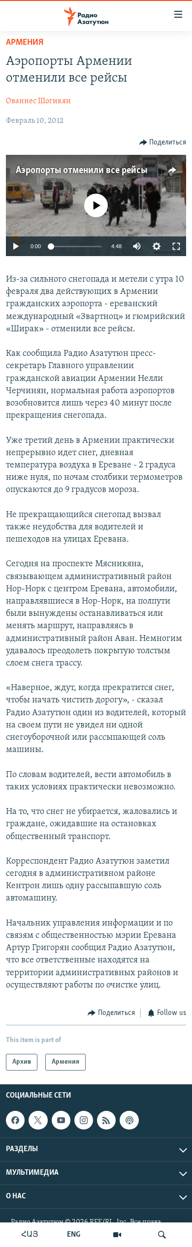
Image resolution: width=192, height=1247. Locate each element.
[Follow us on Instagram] (83, 1120)
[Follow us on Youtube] (61, 1120)
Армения (24, 42)
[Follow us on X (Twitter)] (38, 1120)
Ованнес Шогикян (38, 101)
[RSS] (106, 1120)
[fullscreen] (176, 246)
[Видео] (117, 1234)
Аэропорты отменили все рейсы (81, 170)
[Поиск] (162, 1234)
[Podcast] (129, 1120)
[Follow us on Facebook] (15, 1120)
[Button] (163, 142)
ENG (73, 1235)
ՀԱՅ (29, 1235)
